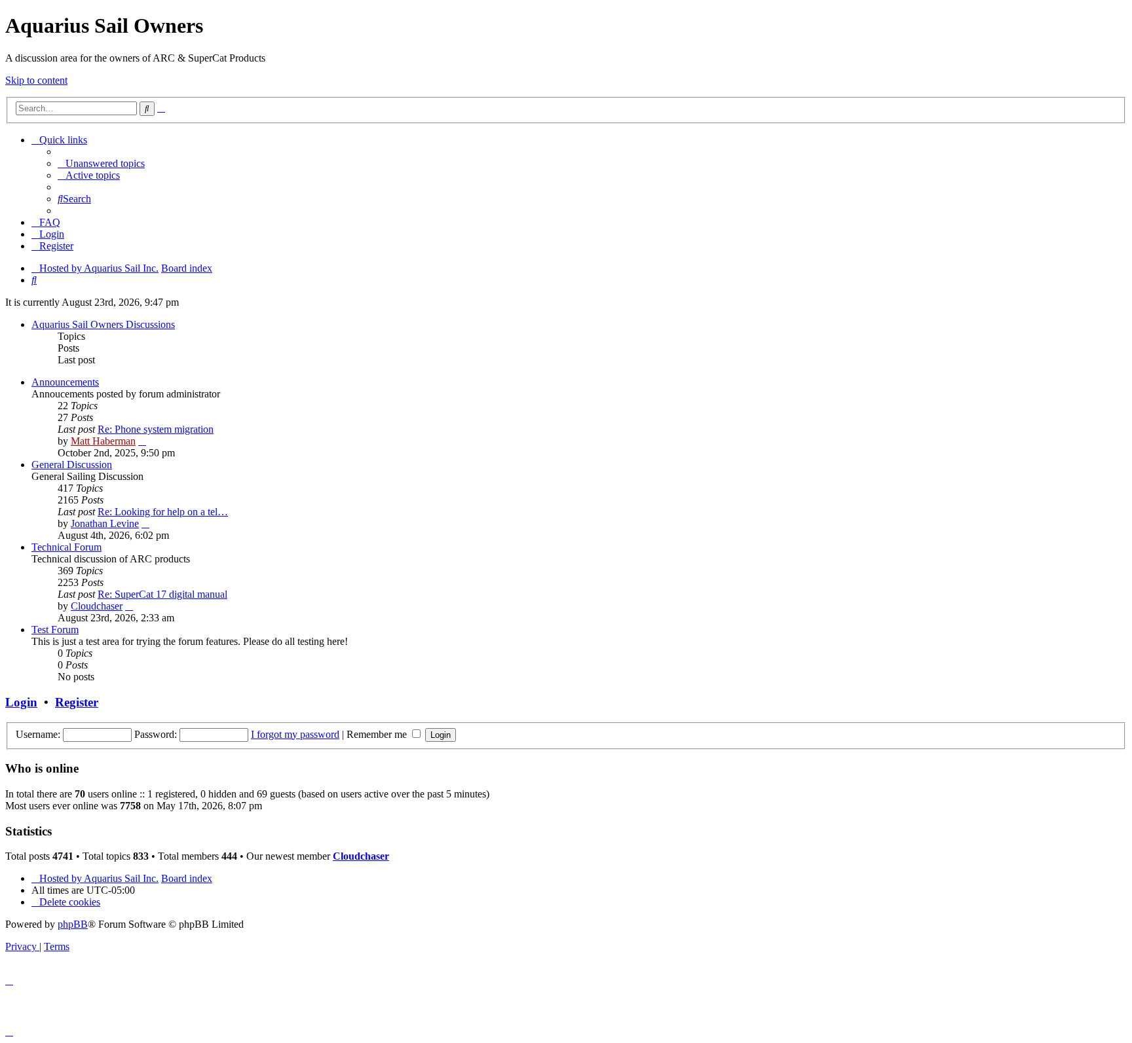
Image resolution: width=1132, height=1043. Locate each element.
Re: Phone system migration (156, 429)
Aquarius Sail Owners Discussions (103, 324)
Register (76, 702)
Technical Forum (66, 547)
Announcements (65, 382)
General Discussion (71, 464)
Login (21, 702)
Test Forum (55, 629)
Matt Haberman (103, 441)
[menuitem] (101, 163)
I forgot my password (295, 734)
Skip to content (36, 80)
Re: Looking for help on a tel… (163, 511)
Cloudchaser (97, 606)
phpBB (73, 924)
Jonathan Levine (105, 523)
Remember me (378, 734)
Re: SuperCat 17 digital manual (162, 594)
